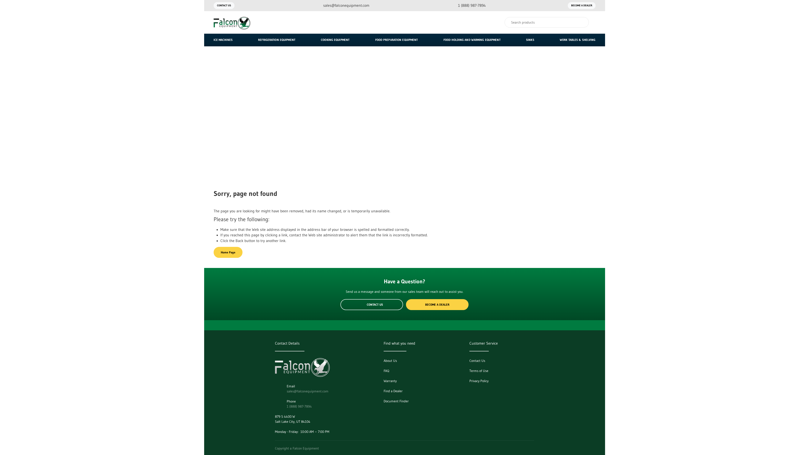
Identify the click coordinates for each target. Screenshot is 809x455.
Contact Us (224, 5)
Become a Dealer (581, 5)
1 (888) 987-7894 (299, 406)
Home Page (228, 252)
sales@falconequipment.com (307, 391)
